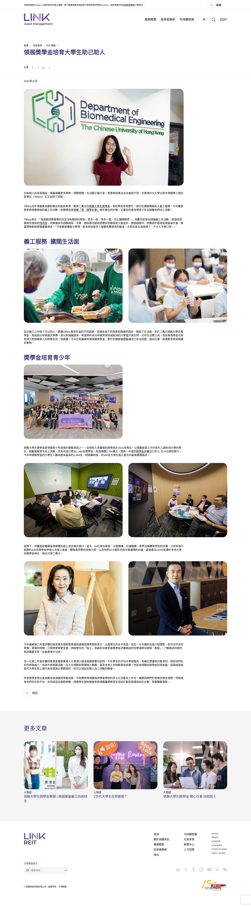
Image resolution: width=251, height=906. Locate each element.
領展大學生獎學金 (99, 206)
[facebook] (192, 868)
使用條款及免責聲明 (219, 849)
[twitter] (184, 868)
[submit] (65, 870)
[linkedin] (178, 868)
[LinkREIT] (35, 839)
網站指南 (214, 834)
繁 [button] (204, 19)
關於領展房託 (161, 839)
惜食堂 (43, 223)
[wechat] (223, 868)
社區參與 (37, 45)
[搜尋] (214, 19)
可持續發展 (187, 19)
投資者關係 (168, 19)
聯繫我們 (214, 838)
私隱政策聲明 (129, 5)
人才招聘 (189, 849)
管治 (156, 854)
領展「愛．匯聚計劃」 (86, 209)
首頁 (26, 45)
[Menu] (223, 19)
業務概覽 (150, 19)
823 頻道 (51, 45)
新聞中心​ (189, 844)
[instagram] (200, 868)
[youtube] (207, 868)
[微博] (215, 868)
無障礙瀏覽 (215, 841)
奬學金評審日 (144, 451)
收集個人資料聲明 (218, 853)
